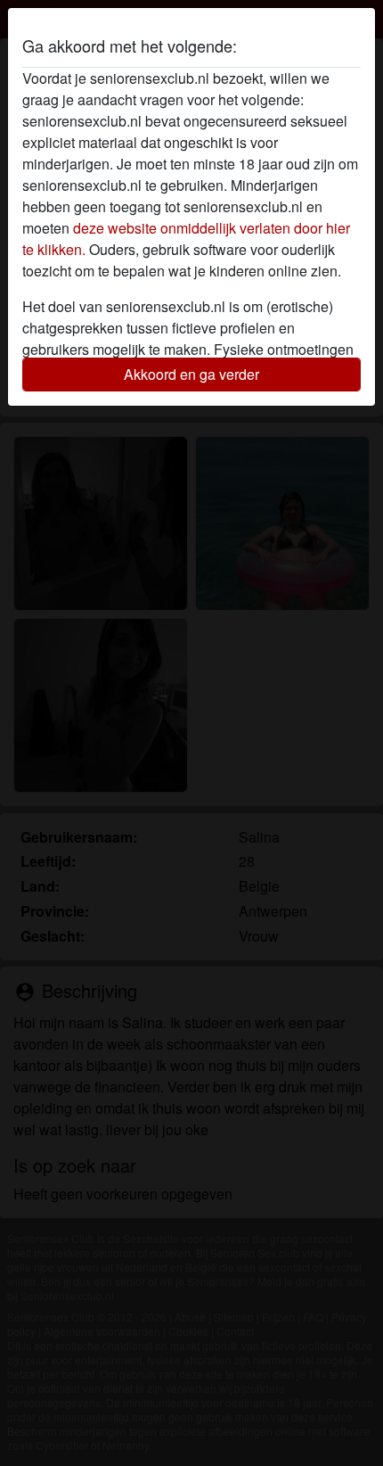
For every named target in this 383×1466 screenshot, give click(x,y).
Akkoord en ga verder (191, 374)
